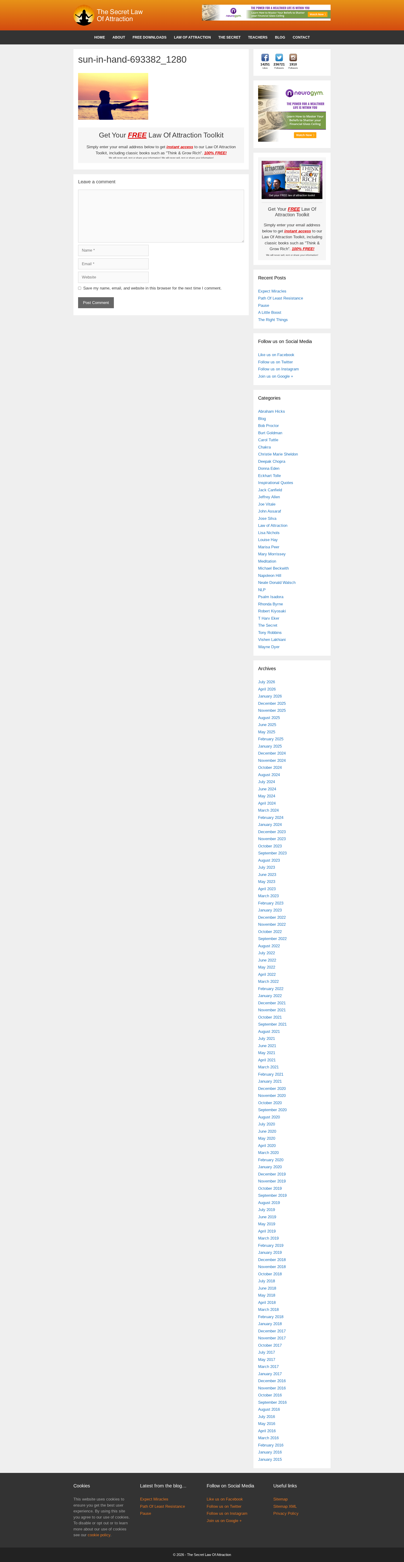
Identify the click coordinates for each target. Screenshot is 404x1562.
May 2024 (266, 796)
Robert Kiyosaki (272, 611)
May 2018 (266, 1295)
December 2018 (272, 1260)
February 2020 (270, 1160)
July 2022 (266, 953)
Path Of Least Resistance (280, 298)
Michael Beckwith (273, 568)
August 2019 (269, 1202)
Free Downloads (149, 37)
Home (99, 37)
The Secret (229, 37)
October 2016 (270, 1395)
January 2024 (270, 824)
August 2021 (269, 1031)
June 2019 (267, 1217)
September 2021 (272, 1024)
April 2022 (267, 974)
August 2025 (269, 718)
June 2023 (267, 874)
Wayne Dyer (269, 647)
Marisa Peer (268, 547)
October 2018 (270, 1274)
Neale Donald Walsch (277, 582)
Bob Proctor (268, 425)
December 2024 (272, 753)
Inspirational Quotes (275, 483)
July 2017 (266, 1352)
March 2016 (268, 1438)
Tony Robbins (270, 632)
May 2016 (266, 1423)
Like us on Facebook (276, 355)
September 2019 (272, 1195)
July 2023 (266, 867)
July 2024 (266, 782)
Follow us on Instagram (278, 369)
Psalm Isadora (270, 597)
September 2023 (272, 853)
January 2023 (270, 910)
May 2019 (266, 1224)
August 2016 (269, 1409)
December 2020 (272, 1088)
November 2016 (272, 1388)
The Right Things (273, 320)
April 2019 (267, 1231)
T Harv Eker (268, 618)
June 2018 (267, 1288)
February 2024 (270, 817)
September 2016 (272, 1402)
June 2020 (267, 1131)
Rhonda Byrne (270, 604)
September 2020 (272, 1110)
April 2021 (267, 1060)
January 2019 (270, 1252)
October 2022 (270, 931)
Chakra (264, 447)
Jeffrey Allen (269, 497)
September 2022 (272, 938)
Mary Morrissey (272, 554)
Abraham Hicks (271, 411)
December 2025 (272, 703)
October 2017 (270, 1345)
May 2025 (266, 732)
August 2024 (269, 775)
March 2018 (268, 1309)
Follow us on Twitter (275, 362)
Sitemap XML (285, 1506)
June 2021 (267, 1046)
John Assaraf (269, 511)
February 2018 (270, 1317)
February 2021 (270, 1074)
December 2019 (272, 1174)
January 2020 (270, 1167)
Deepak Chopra (271, 461)
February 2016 (270, 1445)
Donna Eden (268, 468)
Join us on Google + (275, 376)
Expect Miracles (272, 291)
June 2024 (267, 789)
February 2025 (270, 739)
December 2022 (272, 917)
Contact (301, 37)
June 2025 (267, 725)
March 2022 (268, 981)
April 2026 (267, 689)
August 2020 (269, 1117)
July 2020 (266, 1124)
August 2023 (269, 860)
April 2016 (267, 1431)
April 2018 (267, 1302)
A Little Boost (269, 312)
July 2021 (266, 1038)
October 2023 (270, 846)
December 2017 (272, 1331)
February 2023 (270, 903)
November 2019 (272, 1181)
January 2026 (270, 696)
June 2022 (267, 960)
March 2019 (268, 1238)
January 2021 (270, 1081)
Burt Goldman (270, 433)
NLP (262, 590)
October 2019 (270, 1188)
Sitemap (280, 1499)
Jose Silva (267, 518)
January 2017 (270, 1374)
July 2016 (266, 1416)
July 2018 (266, 1281)
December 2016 (272, 1381)
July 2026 (266, 682)
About (118, 37)
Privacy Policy (286, 1513)
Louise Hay (268, 540)
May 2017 (266, 1359)
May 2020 (266, 1138)
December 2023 (272, 832)
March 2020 (268, 1152)
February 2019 (270, 1245)
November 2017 (272, 1338)
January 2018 (270, 1324)
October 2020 (270, 1103)
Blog (280, 37)
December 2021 (272, 1003)
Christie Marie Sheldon (278, 454)
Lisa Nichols (269, 533)
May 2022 (266, 967)
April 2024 (267, 803)
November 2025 (272, 710)
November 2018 (272, 1267)
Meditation (267, 561)
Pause (263, 305)
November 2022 (272, 924)
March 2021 (268, 1067)
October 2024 (270, 767)
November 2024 (272, 760)
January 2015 (270, 1459)
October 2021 (270, 1017)
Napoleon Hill (269, 575)
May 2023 (266, 881)
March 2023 (268, 896)
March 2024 (268, 810)
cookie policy (99, 1535)
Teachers (257, 37)
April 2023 (267, 889)
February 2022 (270, 989)
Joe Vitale (266, 504)
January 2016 (270, 1452)
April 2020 (267, 1145)
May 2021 (266, 1053)
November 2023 (272, 839)
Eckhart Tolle (269, 476)
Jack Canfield (270, 490)
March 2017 (268, 1366)
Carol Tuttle (268, 440)
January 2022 (270, 996)
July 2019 (266, 1210)
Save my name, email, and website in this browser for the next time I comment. (152, 288)
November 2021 (272, 1010)
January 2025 (270, 746)
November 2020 (272, 1095)
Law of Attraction (192, 37)
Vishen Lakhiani (272, 639)
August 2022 (269, 946)
